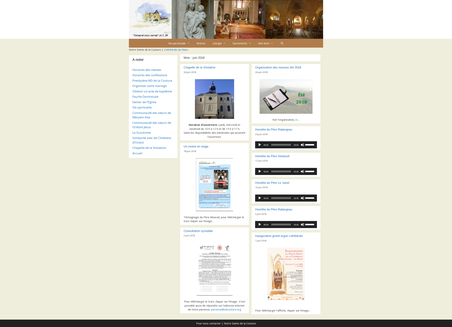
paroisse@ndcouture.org (226, 309)
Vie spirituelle (142, 107)
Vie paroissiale (177, 43)
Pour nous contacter (208, 323)
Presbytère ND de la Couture (152, 80)
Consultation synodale (198, 231)
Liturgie (217, 43)
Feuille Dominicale (145, 97)
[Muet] (302, 145)
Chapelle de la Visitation (199, 67)
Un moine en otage (196, 146)
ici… (297, 119)
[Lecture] (259, 145)
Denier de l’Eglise (144, 102)
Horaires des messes (146, 70)
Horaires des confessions (149, 75)
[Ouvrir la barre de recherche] (282, 43)
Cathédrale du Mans (176, 49)
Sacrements (240, 43)
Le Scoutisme (141, 133)
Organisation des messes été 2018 (278, 67)
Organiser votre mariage (149, 86)
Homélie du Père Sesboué (272, 156)
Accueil (137, 153)
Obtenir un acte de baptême (152, 91)
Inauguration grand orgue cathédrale (279, 236)
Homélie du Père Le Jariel (272, 182)
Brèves (201, 43)
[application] (286, 144)
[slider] (310, 144)
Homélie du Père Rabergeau (273, 129)
